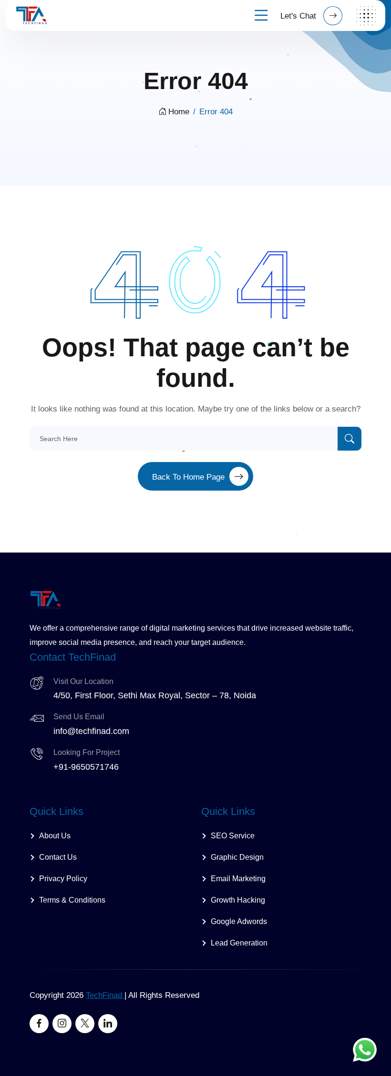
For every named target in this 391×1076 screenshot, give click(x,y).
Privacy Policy (63, 879)
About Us (55, 836)
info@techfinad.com (91, 731)
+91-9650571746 (86, 767)
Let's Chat (299, 15)
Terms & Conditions (72, 900)
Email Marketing (238, 879)
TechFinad (105, 995)
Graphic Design (237, 857)
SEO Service (233, 836)
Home (178, 111)
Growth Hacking (238, 900)
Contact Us (58, 857)
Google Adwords (239, 921)
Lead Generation (239, 943)
